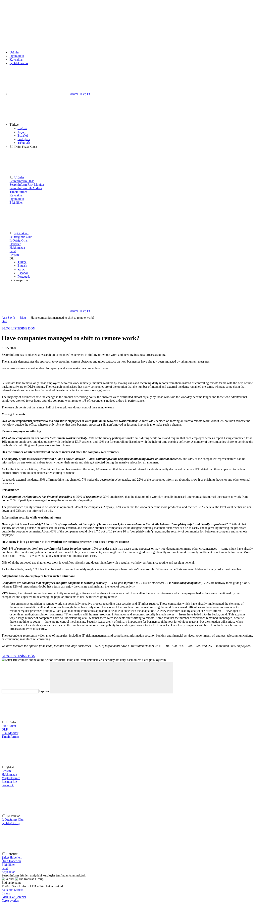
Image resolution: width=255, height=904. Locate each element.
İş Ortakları (21, 233)
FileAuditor (9, 726)
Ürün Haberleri (11, 861)
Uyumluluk (17, 56)
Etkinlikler (16, 202)
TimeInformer (10, 736)
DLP (5, 729)
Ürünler (14, 52)
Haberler (15, 244)
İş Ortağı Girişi (11, 823)
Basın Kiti (8, 785)
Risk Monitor (10, 733)
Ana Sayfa (8, 317)
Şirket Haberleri (12, 857)
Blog (13, 251)
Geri (4, 321)
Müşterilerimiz (11, 778)
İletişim (14, 254)
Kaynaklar (16, 59)
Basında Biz (9, 781)
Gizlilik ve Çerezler (14, 897)
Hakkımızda (17, 247)
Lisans (6, 893)
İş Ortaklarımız (19, 63)
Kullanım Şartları (12, 889)
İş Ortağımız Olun (13, 819)
